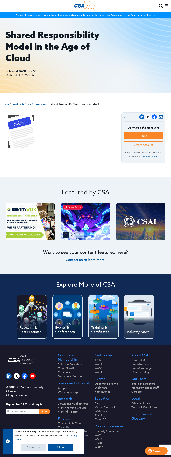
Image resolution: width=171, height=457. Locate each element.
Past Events (102, 392)
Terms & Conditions (144, 407)
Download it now (149, 156)
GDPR (99, 447)
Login (143, 136)
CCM (98, 435)
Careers (136, 392)
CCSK (98, 364)
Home (6, 103)
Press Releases (141, 364)
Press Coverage (141, 368)
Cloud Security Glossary (142, 416)
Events (100, 379)
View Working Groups (72, 408)
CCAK (99, 368)
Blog (98, 403)
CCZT (98, 372)
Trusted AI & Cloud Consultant (70, 425)
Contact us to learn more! (85, 259)
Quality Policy (140, 372)
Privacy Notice (140, 403)
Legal (135, 398)
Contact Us (138, 360)
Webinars (101, 388)
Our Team (139, 379)
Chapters (64, 388)
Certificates (104, 355)
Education (102, 398)
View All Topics (68, 412)
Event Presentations (37, 103)
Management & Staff (145, 388)
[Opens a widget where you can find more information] (156, 451)
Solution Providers (70, 364)
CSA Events (18, 103)
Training (100, 415)
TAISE (98, 360)
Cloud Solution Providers (67, 370)
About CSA (139, 355)
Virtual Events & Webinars (105, 409)
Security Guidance (107, 431)
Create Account (143, 145)
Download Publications (73, 404)
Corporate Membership (67, 357)
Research (65, 399)
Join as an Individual (73, 383)
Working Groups (68, 392)
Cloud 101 (101, 419)
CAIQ (98, 439)
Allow (60, 448)
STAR (98, 443)
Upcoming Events (106, 384)
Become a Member (70, 376)
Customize (33, 448)
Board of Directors (143, 384)
